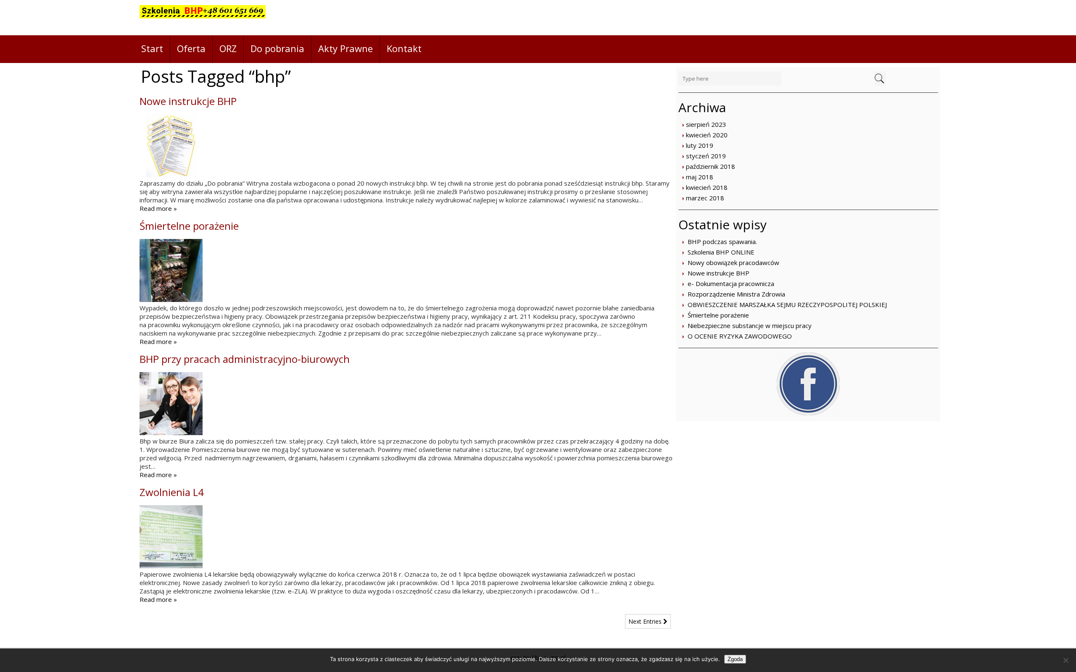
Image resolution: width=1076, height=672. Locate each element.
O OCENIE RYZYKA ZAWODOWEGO (740, 336)
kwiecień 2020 (707, 135)
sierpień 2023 (706, 124)
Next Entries (645, 621)
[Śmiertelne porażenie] (171, 299)
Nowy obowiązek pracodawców (733, 262)
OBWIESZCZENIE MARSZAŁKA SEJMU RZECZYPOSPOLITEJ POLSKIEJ (787, 304)
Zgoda (735, 659)
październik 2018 (710, 166)
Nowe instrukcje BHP (718, 273)
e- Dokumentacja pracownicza (731, 283)
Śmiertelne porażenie (718, 315)
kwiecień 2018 (707, 187)
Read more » (158, 208)
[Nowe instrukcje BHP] (171, 175)
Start (152, 48)
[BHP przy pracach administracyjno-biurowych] (171, 432)
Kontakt (404, 48)
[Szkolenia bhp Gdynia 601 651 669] (203, 17)
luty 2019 (699, 145)
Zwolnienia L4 (172, 492)
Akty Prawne (345, 48)
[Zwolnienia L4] (171, 566)
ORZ (228, 48)
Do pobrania (277, 48)
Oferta (191, 48)
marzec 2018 (705, 198)
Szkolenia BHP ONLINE (721, 252)
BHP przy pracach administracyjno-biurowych (245, 359)
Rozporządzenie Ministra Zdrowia (736, 294)
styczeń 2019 (706, 156)
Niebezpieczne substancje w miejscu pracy (750, 325)
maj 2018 (699, 177)
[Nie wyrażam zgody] (1065, 660)
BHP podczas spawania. (722, 241)
